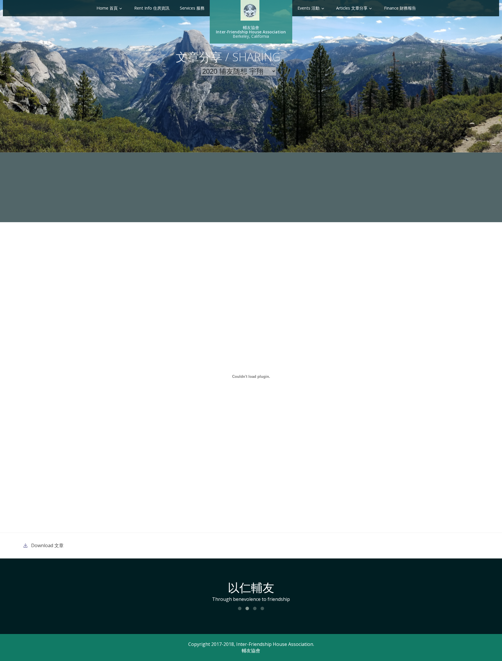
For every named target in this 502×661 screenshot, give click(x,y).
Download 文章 (47, 545)
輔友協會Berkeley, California (251, 32)
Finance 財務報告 (400, 8)
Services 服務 (192, 8)
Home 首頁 (107, 8)
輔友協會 (251, 650)
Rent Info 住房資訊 (151, 8)
